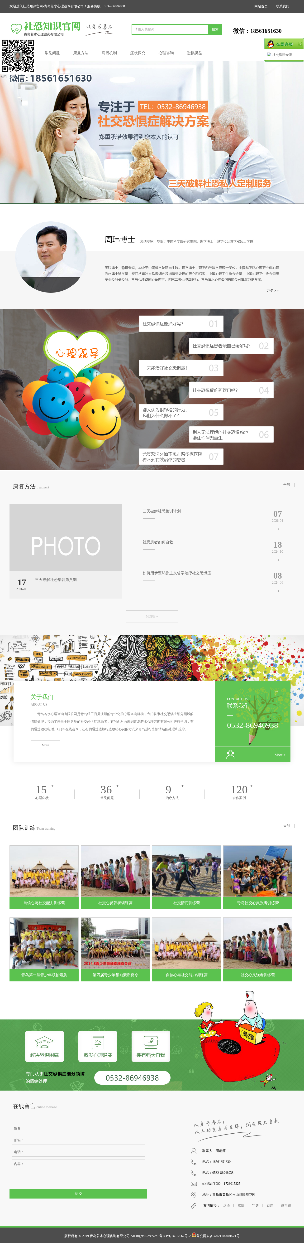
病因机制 (109, 53)
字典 (255, 1205)
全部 (286, 485)
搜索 (215, 29)
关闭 (3, 76)
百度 (270, 1205)
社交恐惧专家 (282, 55)
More (45, 745)
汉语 (226, 1205)
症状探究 (137, 53)
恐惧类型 (194, 53)
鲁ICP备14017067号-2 (175, 1236)
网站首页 (261, 6)
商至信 (286, 1205)
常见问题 (52, 53)
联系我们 (282, 6)
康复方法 (80, 53)
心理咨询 (166, 53)
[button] (298, 132)
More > (280, 755)
